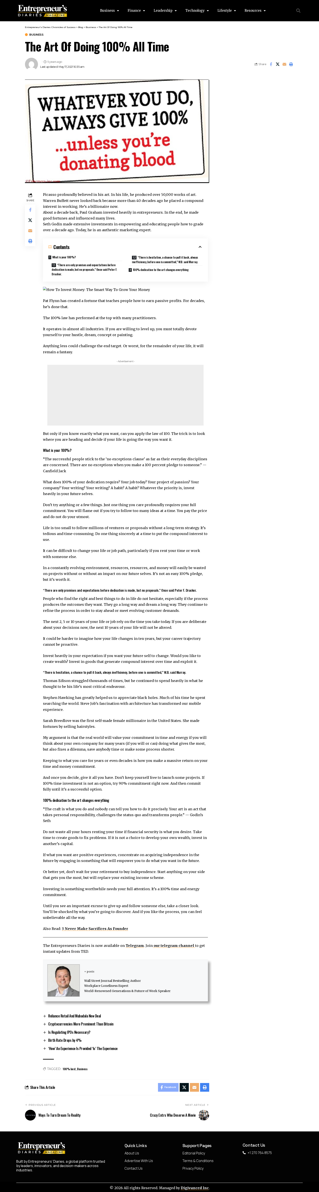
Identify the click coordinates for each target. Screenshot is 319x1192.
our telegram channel (174, 945)
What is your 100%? (64, 257)
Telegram (135, 945)
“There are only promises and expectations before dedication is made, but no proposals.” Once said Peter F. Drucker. (84, 269)
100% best (69, 1069)
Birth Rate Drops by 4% (64, 1040)
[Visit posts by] (31, 64)
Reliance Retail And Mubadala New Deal (74, 1016)
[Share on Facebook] (271, 64)
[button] (298, 11)
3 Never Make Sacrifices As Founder (95, 928)
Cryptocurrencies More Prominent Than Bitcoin (80, 1024)
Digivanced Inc (195, 1188)
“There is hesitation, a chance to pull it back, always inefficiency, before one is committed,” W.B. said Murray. (165, 259)
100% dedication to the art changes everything (161, 269)
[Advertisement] (125, 395)
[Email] (284, 64)
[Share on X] (278, 64)
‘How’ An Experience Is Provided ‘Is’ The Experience (83, 1048)
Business (36, 34)
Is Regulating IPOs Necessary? (69, 1032)
